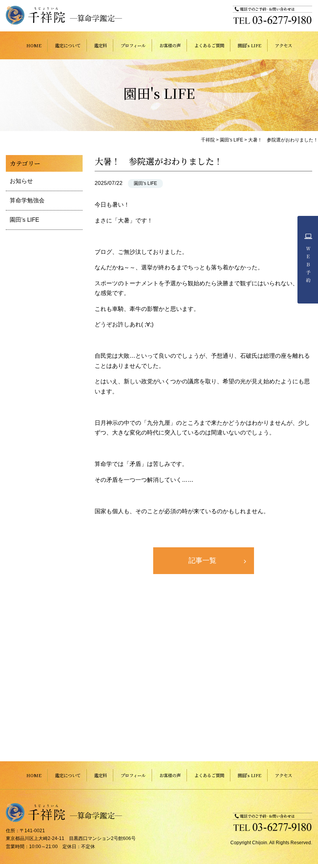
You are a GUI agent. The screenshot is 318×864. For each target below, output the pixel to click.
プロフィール (133, 45)
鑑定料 (100, 45)
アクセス (283, 45)
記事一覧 (202, 560)
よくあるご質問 (209, 45)
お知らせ (21, 181)
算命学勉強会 (27, 200)
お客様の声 (170, 45)
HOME (33, 45)
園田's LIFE (249, 45)
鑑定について (68, 45)
